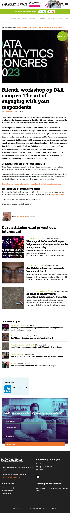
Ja (40, 12)
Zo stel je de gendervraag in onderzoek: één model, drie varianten (46, 295)
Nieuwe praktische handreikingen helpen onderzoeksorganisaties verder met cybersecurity (47, 244)
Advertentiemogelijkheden (10, 488)
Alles (4, 18)
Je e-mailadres (8, 433)
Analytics (12, 18)
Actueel (29, 238)
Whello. (54, 509)
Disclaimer (39, 470)
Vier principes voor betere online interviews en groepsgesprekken (37, 356)
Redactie (39, 464)
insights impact (39, 291)
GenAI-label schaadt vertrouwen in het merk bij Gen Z (45, 270)
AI (34, 265)
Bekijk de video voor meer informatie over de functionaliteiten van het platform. (31, 184)
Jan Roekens (9, 112)
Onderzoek (39, 265)
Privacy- (38, 467)
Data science (22, 18)
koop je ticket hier (57, 194)
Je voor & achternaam (10, 418)
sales (38, 491)
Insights (32, 18)
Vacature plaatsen (7, 491)
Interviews (41, 18)
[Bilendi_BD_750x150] (40, 8)
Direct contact (6, 494)
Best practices (52, 18)
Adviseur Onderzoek (20, 388)
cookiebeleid (48, 467)
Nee (50, 12)
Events (61, 18)
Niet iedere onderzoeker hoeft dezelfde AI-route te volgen (33, 365)
